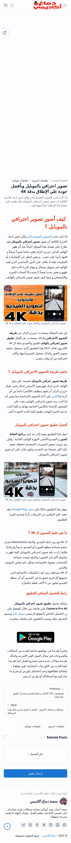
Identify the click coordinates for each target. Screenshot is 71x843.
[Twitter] (44, 825)
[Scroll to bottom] (7, 826)
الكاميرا (55, 396)
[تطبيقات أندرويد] (56, 726)
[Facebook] (57, 825)
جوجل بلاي (18, 613)
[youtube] (64, 825)
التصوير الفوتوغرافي (39, 236)
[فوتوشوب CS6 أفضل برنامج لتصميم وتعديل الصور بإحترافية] (35, 693)
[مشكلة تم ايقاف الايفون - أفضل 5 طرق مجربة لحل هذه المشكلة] (35, 709)
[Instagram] (51, 825)
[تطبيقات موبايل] (33, 726)
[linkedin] (30, 825)
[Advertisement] (35, 57)
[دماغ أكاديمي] (47, 5)
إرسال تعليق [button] (35, 773)
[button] (65, 5)
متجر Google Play (22, 509)
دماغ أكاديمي (49, 835)
